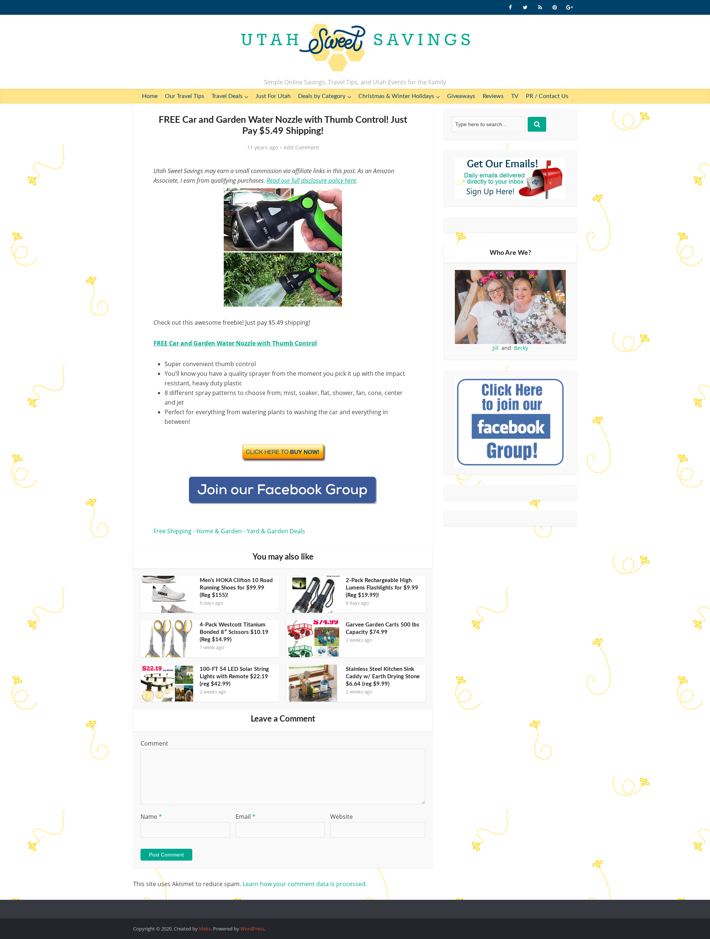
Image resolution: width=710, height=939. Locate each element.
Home (150, 96)
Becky (521, 347)
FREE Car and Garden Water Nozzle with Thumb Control (235, 343)
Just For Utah (273, 96)
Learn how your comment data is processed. (305, 884)
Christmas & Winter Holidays (396, 96)
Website (341, 817)
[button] (402, 199)
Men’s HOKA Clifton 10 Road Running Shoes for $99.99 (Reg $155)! (236, 588)
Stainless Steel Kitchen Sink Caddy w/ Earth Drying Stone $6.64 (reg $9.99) (383, 676)
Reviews (493, 96)
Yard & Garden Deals (276, 531)
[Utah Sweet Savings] (355, 48)
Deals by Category (321, 96)
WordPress (252, 928)
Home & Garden (219, 531)
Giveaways (461, 96)
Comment (154, 743)
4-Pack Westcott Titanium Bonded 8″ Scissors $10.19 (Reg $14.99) (234, 632)
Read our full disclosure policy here (311, 180)
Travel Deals (227, 96)
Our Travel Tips (184, 96)
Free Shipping (172, 531)
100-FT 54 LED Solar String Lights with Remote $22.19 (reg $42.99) (234, 676)
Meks (205, 928)
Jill (495, 347)
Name (151, 817)
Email (246, 817)
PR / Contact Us (547, 96)
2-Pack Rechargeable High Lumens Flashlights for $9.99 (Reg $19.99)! (382, 588)
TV (514, 96)
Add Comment (301, 147)
